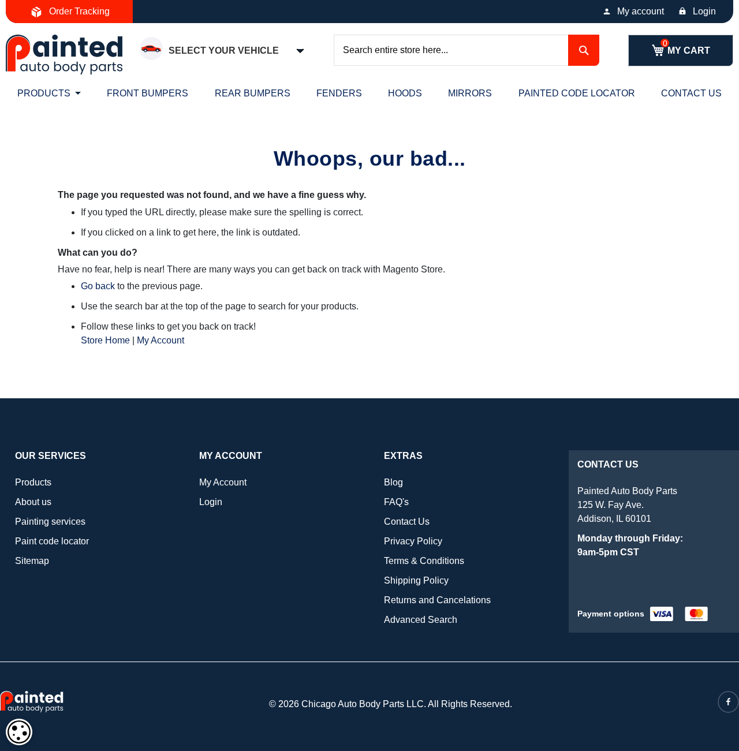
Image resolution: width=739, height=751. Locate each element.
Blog (393, 482)
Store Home (105, 340)
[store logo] (64, 54)
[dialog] (19, 732)
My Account (160, 340)
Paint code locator (52, 541)
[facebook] (728, 702)
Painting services (50, 521)
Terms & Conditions (424, 561)
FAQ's (396, 502)
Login (704, 11)
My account (640, 11)
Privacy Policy (413, 541)
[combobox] (466, 50)
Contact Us (407, 521)
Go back (98, 286)
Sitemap (32, 561)
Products (33, 482)
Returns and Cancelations (437, 600)
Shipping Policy (416, 580)
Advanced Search (420, 620)
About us (33, 502)
